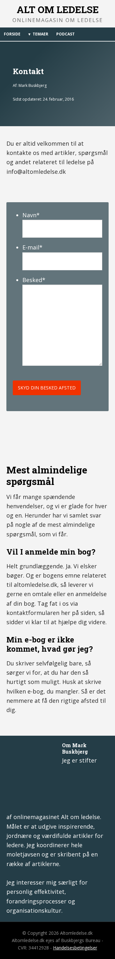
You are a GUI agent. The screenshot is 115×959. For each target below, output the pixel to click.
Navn (31, 215)
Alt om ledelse (58, 9)
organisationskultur (33, 910)
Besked (33, 280)
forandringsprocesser (36, 901)
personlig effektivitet (35, 891)
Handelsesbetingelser (75, 948)
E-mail (32, 247)
